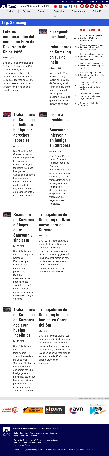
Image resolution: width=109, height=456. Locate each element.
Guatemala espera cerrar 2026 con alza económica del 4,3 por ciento (91, 47)
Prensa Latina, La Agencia (73, 1)
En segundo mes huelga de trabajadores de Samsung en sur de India (60, 47)
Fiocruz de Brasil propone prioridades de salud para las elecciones (91, 56)
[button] (106, 6)
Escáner (42, 11)
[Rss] (101, 6)
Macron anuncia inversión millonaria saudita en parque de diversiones (93, 65)
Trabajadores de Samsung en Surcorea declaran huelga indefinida (24, 322)
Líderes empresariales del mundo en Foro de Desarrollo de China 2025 (18, 42)
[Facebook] (82, 6)
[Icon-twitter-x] (87, 6)
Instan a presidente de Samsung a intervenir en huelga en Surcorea (59, 130)
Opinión (26, 11)
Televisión (97, 11)
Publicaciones (78, 11)
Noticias (10, 11)
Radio (54, 16)
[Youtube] (92, 6)
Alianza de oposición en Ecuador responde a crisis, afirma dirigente (92, 75)
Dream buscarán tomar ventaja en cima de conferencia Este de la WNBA (90, 85)
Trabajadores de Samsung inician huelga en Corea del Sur (53, 317)
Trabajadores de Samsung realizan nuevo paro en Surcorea (54, 222)
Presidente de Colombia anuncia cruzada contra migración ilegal (91, 96)
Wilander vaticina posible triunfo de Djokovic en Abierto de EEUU (91, 37)
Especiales (59, 11)
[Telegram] (96, 6)
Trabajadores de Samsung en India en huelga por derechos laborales (24, 127)
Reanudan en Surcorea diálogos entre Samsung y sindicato (23, 227)
